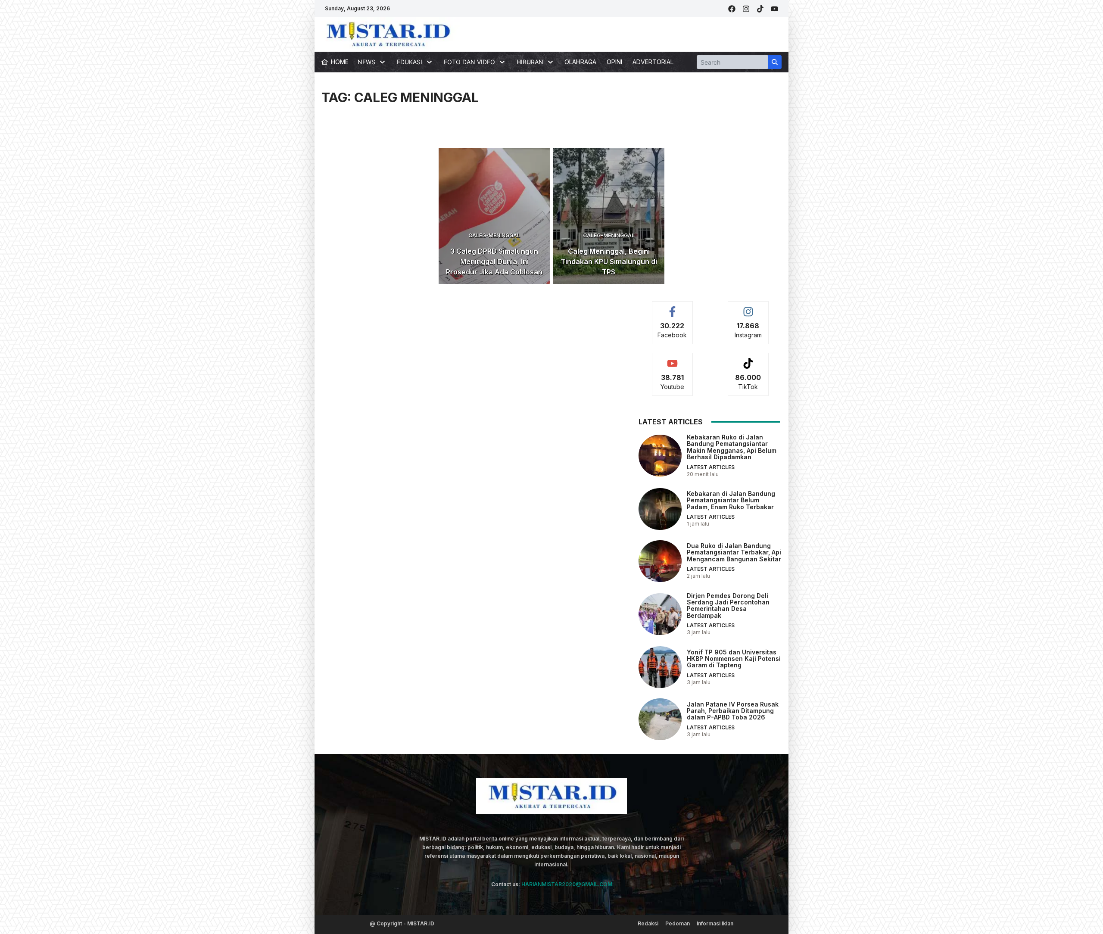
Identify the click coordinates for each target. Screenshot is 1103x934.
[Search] (775, 62)
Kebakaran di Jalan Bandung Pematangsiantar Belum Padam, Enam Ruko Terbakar (731, 500)
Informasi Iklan (715, 923)
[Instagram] (746, 8)
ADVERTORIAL (653, 61)
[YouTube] (774, 8)
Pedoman (677, 923)
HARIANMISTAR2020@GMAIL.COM (566, 884)
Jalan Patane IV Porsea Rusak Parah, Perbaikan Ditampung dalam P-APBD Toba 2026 (733, 710)
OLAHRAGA (580, 61)
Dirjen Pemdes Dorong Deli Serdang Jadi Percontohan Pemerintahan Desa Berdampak (728, 605)
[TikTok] (760, 8)
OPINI (614, 61)
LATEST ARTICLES (711, 467)
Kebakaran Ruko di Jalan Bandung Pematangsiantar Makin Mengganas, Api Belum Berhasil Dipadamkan (731, 447)
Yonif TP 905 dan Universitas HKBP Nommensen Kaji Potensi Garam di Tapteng (734, 658)
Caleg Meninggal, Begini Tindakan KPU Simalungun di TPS (609, 261)
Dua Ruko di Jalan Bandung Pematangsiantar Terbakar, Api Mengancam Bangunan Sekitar (734, 552)
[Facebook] (731, 8)
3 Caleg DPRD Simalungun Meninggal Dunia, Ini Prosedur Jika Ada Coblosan (494, 261)
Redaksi (648, 923)
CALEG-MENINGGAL (494, 235)
